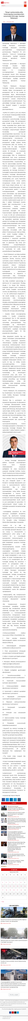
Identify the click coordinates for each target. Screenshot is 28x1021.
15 (21, 886)
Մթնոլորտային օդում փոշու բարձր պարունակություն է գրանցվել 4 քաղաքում (16, 814)
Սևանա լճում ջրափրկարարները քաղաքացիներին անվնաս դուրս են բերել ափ (16, 856)
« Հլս (2, 901)
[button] (3, 799)
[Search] (25, 5)
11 (6, 886)
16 (24, 886)
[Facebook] (10, 1012)
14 (17, 886)
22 (21, 890)
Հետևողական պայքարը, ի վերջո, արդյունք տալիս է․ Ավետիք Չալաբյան (16, 862)
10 (2, 886)
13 (13, 886)
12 (10, 886)
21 (17, 890)
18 (6, 890)
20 (14, 890)
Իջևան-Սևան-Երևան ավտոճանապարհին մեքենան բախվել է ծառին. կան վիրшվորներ (16, 808)
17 (2, 890)
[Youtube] (13, 1012)
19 (10, 890)
